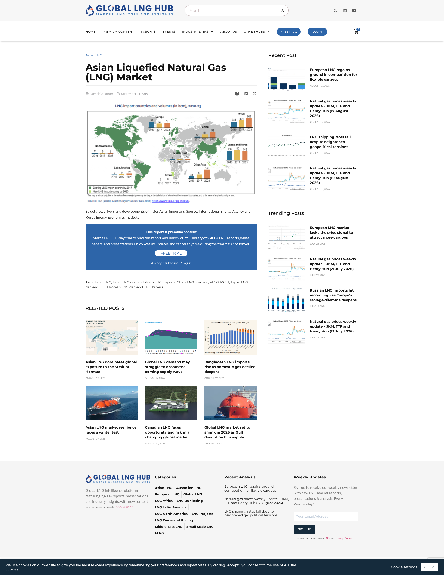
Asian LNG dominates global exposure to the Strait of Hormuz (111, 367)
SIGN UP (304, 529)
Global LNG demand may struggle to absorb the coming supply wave (167, 367)
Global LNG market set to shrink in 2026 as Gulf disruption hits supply (227, 432)
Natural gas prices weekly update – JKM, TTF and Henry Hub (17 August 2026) (256, 501)
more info (124, 507)
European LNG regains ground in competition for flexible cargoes (333, 75)
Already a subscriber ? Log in (171, 263)
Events (169, 31)
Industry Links (195, 31)
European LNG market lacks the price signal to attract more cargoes (331, 232)
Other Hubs (254, 31)
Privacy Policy (343, 538)
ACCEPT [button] (429, 567)
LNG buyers (153, 287)
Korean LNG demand (126, 287)
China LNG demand (192, 282)
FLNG (214, 282)
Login (317, 31)
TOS (327, 538)
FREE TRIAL (289, 31)
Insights (148, 31)
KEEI (104, 287)
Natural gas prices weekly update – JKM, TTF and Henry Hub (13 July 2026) (333, 326)
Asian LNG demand (128, 282)
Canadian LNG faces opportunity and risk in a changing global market (167, 432)
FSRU (224, 282)
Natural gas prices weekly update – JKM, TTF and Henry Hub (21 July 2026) (333, 264)
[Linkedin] (345, 10)
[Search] (283, 10)
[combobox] (237, 10)
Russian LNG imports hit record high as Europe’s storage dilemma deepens (333, 295)
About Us (228, 31)
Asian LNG (94, 55)
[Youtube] (354, 10)
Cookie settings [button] (404, 567)
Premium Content (118, 31)
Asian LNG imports (160, 282)
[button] (237, 93)
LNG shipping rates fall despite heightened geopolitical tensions (330, 142)
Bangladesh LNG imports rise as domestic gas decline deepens (229, 367)
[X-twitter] (335, 10)
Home (91, 31)
